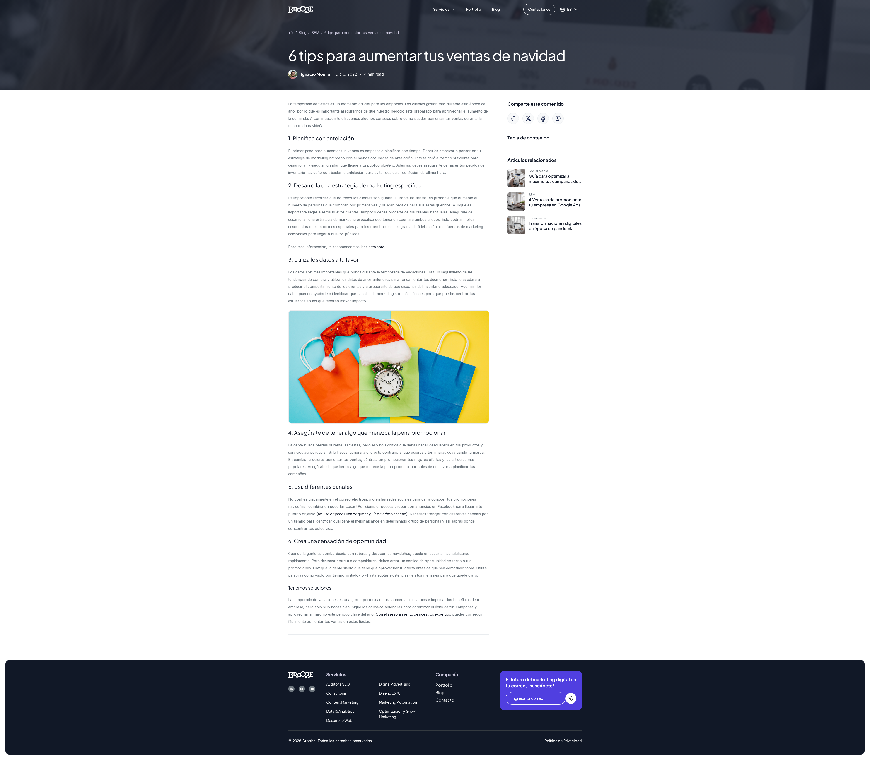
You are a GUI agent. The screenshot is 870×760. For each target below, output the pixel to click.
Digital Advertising (395, 684)
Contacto (444, 699)
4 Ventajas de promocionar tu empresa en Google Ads (555, 202)
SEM (315, 32)
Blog (496, 9)
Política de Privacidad (563, 740)
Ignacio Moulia (315, 74)
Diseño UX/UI (390, 693)
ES (569, 9)
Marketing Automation (398, 702)
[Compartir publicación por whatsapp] (558, 118)
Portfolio (473, 9)
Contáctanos (539, 9)
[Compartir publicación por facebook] (543, 118)
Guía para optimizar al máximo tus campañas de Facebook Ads (553, 181)
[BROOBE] (300, 9)
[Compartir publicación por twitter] (528, 118)
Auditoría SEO (338, 684)
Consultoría (336, 693)
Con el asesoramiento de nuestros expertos (413, 614)
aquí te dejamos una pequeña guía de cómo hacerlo (362, 513)
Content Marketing (342, 702)
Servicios (441, 9)
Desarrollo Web (339, 720)
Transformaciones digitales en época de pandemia (555, 226)
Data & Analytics (340, 711)
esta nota (376, 246)
